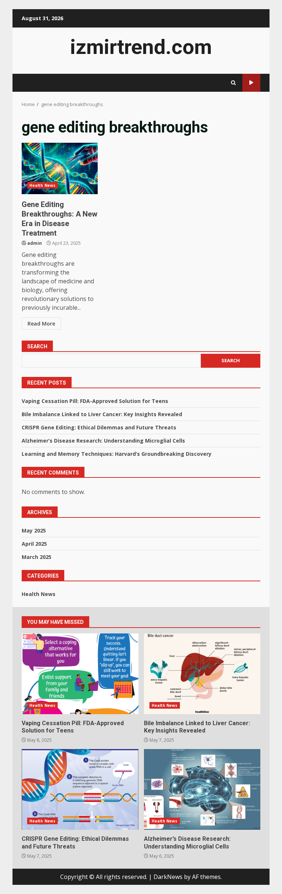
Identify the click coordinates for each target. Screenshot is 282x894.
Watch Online (251, 83)
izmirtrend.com (141, 47)
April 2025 (34, 543)
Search (37, 346)
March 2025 (36, 556)
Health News (42, 185)
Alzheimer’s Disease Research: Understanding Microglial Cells (103, 440)
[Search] (233, 83)
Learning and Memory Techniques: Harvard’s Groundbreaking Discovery (117, 453)
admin (34, 243)
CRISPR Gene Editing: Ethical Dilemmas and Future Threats (99, 427)
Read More (41, 323)
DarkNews (167, 877)
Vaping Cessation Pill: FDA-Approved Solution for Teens (95, 400)
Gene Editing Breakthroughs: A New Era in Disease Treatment (60, 168)
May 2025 (34, 530)
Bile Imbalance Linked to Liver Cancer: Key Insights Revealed (102, 414)
